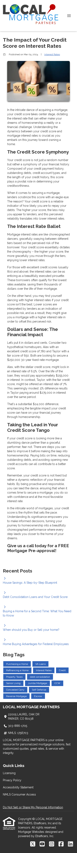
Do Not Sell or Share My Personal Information (33, 807)
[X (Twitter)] (32, 844)
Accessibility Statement (18, 787)
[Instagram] (51, 844)
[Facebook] (61, 844)
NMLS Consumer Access (19, 794)
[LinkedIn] (70, 844)
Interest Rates (52, 54)
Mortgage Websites (31, 831)
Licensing (9, 773)
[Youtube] (42, 844)
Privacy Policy (12, 780)
